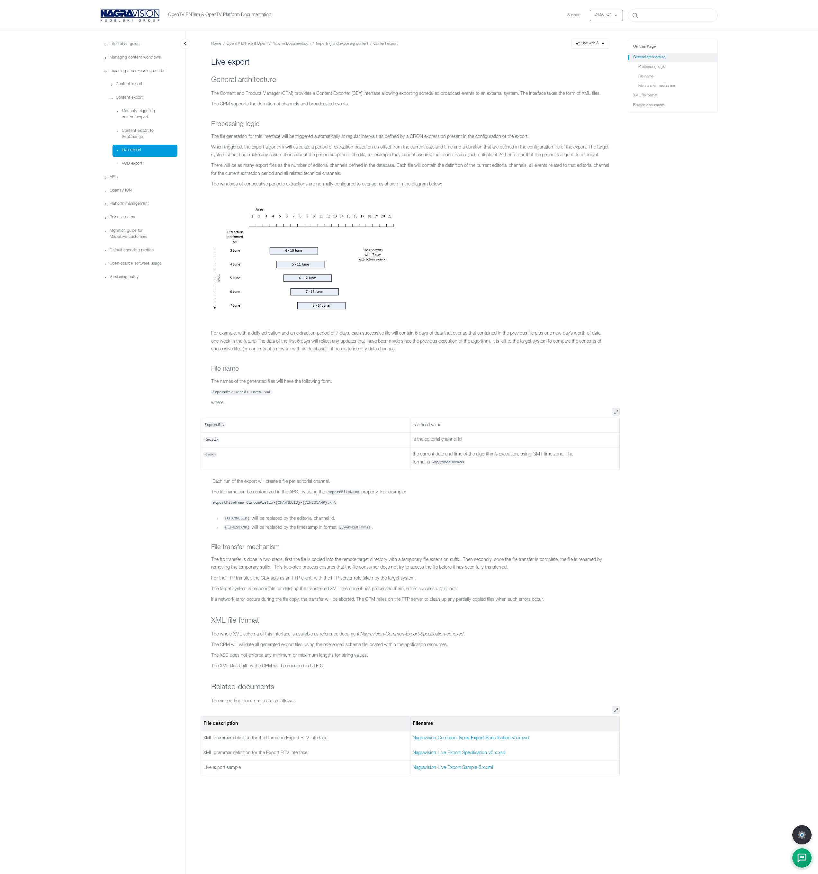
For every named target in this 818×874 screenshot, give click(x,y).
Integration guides (125, 44)
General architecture (649, 57)
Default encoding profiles (132, 250)
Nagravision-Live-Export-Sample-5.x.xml (453, 768)
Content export (129, 98)
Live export (131, 151)
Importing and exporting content (138, 71)
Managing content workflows (135, 58)
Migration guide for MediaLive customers (128, 234)
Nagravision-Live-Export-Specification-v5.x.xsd (459, 753)
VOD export (132, 164)
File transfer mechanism (657, 86)
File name (645, 76)
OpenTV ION (121, 191)
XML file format (645, 95)
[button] (802, 858)
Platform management (129, 204)
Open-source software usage (136, 264)
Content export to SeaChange (138, 134)
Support (573, 15)
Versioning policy (124, 277)
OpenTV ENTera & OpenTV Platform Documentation (219, 15)
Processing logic (651, 67)
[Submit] (635, 15)
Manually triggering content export (138, 114)
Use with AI (590, 43)
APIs (114, 177)
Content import (129, 85)
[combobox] (672, 15)
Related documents (649, 105)
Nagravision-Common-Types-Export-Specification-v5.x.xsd (471, 738)
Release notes (122, 217)
